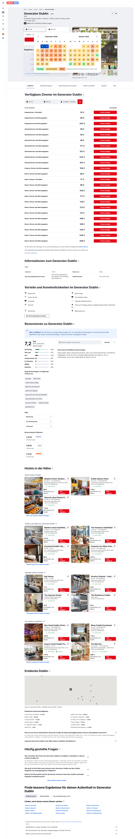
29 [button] (42, 64)
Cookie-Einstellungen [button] (31, 253)
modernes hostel (43, 403)
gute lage (28, 378)
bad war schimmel (30, 403)
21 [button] (38, 59)
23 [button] (47, 59)
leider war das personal (32, 386)
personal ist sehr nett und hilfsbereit (36, 394)
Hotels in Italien (30, 810)
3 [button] (51, 46)
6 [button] (64, 46)
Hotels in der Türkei (62, 805)
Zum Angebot (62, 492)
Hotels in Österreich (92, 805)
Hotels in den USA (30, 805)
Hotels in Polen (60, 813)
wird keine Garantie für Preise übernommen (71, 821)
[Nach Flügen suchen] (3, 8)
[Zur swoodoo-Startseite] (13, 3)
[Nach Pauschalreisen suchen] (3, 20)
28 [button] (38, 64)
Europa (30, 9)
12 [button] (60, 51)
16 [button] (47, 55)
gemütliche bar (29, 407)
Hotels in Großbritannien (94, 813)
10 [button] (51, 51)
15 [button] (42, 55)
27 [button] (64, 59)
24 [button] (51, 59)
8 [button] (42, 51)
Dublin (41, 9)
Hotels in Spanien (30, 808)
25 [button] (56, 59)
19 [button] (60, 55)
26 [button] (60, 59)
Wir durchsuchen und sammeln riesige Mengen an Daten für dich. (48, 830)
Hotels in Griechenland (93, 810)
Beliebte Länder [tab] (31, 796)
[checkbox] (34, 438)
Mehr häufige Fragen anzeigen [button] (56, 780)
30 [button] (47, 64)
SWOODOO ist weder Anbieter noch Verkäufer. (42, 827)
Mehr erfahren (83, 247)
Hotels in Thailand (92, 808)
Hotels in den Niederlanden (33, 813)
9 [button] (46, 51)
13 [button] (64, 51)
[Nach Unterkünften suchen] (3, 12)
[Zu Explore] (3, 24)
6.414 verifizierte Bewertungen (41, 23)
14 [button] (38, 55)
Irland (35, 9)
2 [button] (46, 46)
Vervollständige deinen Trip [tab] (61, 796)
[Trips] (3, 29)
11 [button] (55, 51)
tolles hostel (36, 378)
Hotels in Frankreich (62, 810)
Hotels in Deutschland (62, 808)
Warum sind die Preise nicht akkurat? (38, 834)
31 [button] (92, 64)
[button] (3, 3)
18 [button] (56, 55)
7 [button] (79, 51)
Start (25, 9)
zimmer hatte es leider (32, 382)
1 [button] (42, 46)
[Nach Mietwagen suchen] (3, 16)
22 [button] (42, 59)
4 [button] (55, 46)
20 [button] (64, 55)
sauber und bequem (31, 390)
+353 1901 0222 (29, 21)
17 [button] (51, 55)
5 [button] (60, 46)
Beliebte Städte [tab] (44, 796)
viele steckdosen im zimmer (33, 399)
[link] (38, 515)
